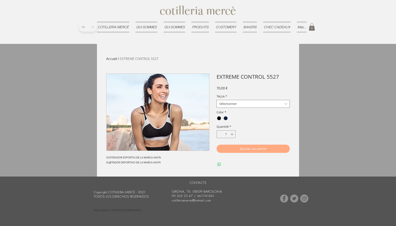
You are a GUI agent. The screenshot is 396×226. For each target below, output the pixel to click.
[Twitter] (294, 198)
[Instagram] (304, 198)
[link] (312, 27)
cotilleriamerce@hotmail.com (191, 200)
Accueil (111, 58)
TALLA (222, 96)
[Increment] (232, 134)
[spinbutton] (226, 134)
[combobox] (253, 104)
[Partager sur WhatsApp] (219, 164)
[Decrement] (219, 134)
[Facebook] (284, 198)
